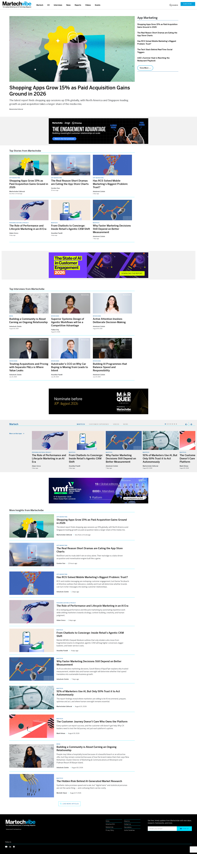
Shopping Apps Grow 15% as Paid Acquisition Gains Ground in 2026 (28, 184)
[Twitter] (7, 846)
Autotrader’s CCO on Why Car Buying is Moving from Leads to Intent (69, 367)
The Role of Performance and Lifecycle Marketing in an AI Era (49, 458)
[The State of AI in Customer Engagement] (98, 265)
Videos (88, 5)
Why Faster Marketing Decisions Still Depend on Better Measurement (112, 229)
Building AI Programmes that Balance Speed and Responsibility (110, 367)
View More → (145, 68)
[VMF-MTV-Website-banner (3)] (98, 490)
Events (97, 5)
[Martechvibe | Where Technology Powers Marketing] (17, 4)
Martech (39, 5)
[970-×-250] (98, 131)
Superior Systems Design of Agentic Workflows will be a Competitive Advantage (67, 322)
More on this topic (15, 433)
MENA (11, 316)
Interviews (58, 5)
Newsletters (128, 827)
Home (107, 821)
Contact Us (127, 824)
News (68, 5)
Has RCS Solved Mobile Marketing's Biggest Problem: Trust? (110, 184)
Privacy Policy (110, 830)
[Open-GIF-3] (98, 401)
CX (48, 5)
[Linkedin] (11, 846)
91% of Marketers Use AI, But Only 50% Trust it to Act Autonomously (160, 458)
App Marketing (14, 177)
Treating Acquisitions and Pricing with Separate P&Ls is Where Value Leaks (28, 367)
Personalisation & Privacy (19, 222)
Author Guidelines (129, 830)
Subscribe (187, 4)
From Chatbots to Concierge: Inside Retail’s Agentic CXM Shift (86, 458)
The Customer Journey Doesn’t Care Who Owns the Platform (92, 721)
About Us (127, 821)
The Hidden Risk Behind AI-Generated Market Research (89, 781)
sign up (186, 829)
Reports (78, 5)
